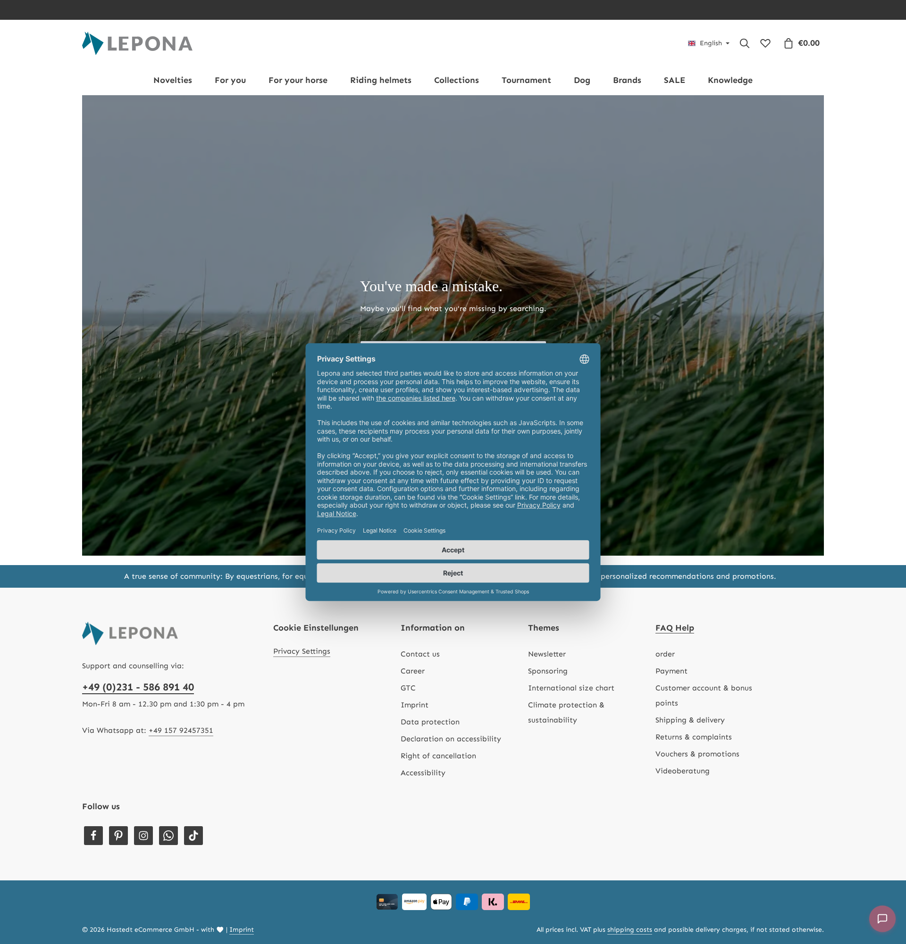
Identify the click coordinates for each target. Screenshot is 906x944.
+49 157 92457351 (181, 730)
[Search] (744, 43)
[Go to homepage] (137, 43)
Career (413, 670)
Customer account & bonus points (703, 695)
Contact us (420, 653)
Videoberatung (682, 770)
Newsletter (547, 653)
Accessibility (423, 772)
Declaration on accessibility (451, 738)
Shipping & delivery (690, 719)
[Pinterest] (118, 835)
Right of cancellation (438, 755)
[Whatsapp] (168, 835)
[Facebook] (93, 835)
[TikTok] (193, 835)
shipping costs (629, 930)
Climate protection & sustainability (566, 712)
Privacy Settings (301, 651)
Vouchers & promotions (697, 753)
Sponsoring (548, 670)
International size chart (571, 687)
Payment (671, 670)
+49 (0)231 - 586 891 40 (138, 687)
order (665, 653)
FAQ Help (674, 628)
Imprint (414, 704)
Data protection (430, 721)
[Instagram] (143, 835)
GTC (408, 687)
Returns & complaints (693, 736)
